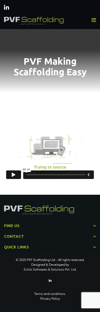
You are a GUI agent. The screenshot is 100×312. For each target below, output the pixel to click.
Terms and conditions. (50, 294)
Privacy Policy (50, 299)
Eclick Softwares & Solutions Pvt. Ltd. (50, 269)
